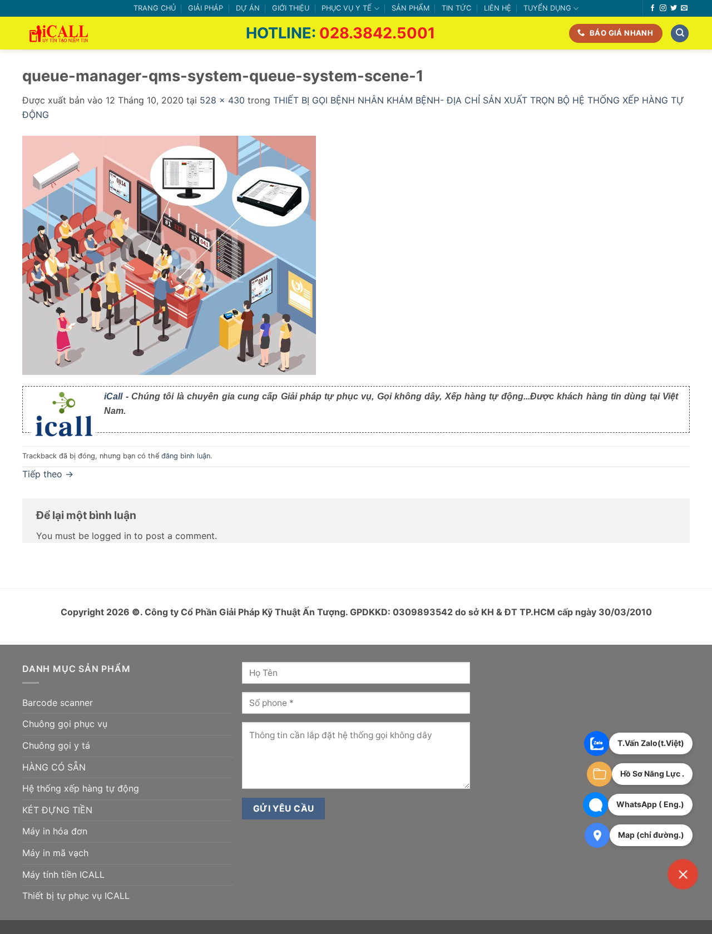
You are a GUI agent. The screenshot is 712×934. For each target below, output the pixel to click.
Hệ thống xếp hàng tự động (80, 788)
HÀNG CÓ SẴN (54, 767)
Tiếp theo (47, 474)
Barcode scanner (57, 702)
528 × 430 (222, 100)
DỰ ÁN (248, 8)
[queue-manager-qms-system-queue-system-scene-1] (169, 254)
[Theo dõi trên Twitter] (673, 8)
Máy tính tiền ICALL (63, 874)
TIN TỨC (456, 8)
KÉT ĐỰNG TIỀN (57, 810)
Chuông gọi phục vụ (64, 723)
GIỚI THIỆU (290, 8)
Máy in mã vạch (55, 852)
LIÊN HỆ (497, 8)
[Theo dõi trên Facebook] (652, 8)
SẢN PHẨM (410, 8)
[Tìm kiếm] (680, 33)
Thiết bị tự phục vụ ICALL (76, 895)
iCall (113, 396)
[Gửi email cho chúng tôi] (684, 8)
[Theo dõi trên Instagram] (663, 8)
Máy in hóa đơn (54, 831)
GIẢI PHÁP (205, 8)
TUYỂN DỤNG (547, 8)
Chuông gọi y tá (56, 745)
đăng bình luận (185, 456)
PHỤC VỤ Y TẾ (347, 8)
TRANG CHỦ (155, 8)
